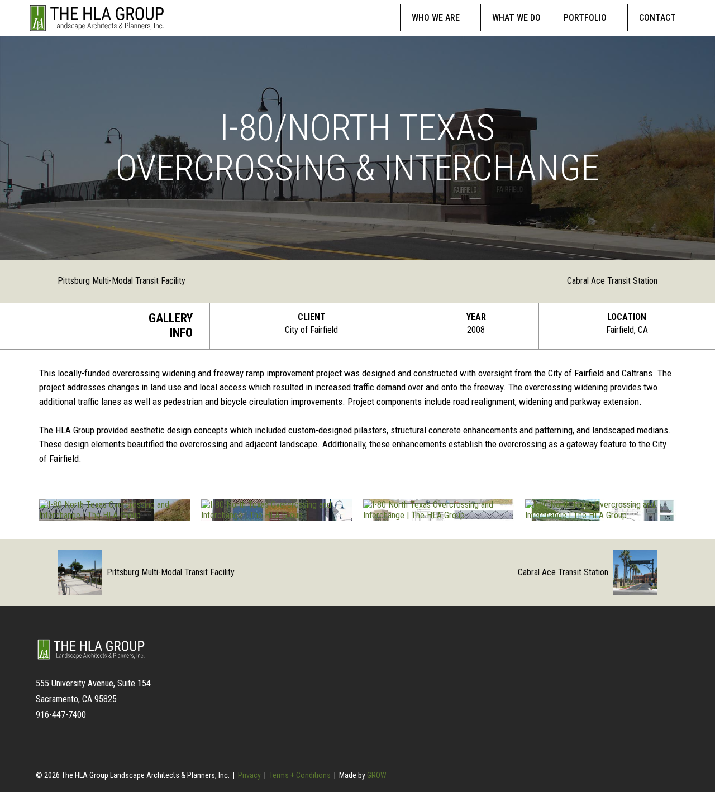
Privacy (249, 775)
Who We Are (436, 17)
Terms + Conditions (300, 775)
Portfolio (585, 17)
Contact (657, 17)
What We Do (516, 17)
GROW (377, 775)
